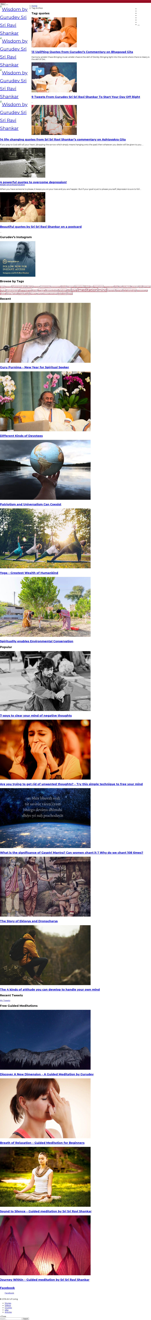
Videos (8, 1305)
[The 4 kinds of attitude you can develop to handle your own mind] (45, 984)
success (33, 294)
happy (34, 290)
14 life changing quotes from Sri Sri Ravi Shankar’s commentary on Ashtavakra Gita (63, 139)
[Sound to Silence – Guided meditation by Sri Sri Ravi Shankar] (45, 1206)
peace (119, 290)
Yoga (70, 293)
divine (87, 287)
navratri (111, 290)
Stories (8, 1303)
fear (120, 287)
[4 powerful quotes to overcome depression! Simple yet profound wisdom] (22, 177)
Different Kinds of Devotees (21, 436)
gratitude (146, 287)
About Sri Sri (144, 22)
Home (34, 6)
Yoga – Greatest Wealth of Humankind (29, 573)
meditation (87, 290)
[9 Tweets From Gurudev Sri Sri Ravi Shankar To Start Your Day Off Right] (54, 92)
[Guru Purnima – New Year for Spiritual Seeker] (45, 362)
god (141, 287)
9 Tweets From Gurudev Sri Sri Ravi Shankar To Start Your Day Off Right (85, 97)
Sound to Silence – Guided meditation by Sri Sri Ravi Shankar (46, 1211)
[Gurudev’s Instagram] (17, 276)
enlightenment (108, 287)
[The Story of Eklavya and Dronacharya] (45, 916)
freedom (134, 287)
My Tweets (5, 1000)
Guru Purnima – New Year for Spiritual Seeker (34, 367)
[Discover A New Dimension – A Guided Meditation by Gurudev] (45, 1069)
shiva (3, 293)
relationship (129, 290)
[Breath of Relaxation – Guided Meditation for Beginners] (45, 1137)
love (74, 290)
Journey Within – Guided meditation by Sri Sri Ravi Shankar (44, 1279)
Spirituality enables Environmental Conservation (36, 641)
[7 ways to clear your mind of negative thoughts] (45, 710)
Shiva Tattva (12, 294)
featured (126, 287)
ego (92, 287)
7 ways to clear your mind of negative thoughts (36, 715)
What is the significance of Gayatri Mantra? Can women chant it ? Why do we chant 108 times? (71, 852)
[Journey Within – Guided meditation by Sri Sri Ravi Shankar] (45, 1274)
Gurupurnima (12, 290)
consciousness (55, 287)
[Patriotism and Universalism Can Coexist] (45, 499)
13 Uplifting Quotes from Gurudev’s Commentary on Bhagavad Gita (82, 52)
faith (116, 287)
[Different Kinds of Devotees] (45, 430)
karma (41, 290)
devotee (70, 287)
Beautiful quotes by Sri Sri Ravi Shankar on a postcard (41, 226)
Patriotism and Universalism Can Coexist (30, 504)
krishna (63, 290)
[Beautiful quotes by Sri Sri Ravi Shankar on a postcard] (22, 221)
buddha (30, 287)
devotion (79, 286)
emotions (98, 286)
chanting (36, 287)
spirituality (24, 293)
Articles (8, 1312)
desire (63, 287)
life (68, 290)
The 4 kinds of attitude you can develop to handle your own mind (50, 989)
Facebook (7, 1288)
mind (102, 290)
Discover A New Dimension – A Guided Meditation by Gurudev (47, 1074)
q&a (6, 1310)
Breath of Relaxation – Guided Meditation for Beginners (42, 1142)
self (146, 290)
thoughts (40, 294)
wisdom (62, 293)
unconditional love (50, 294)
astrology (8, 287)
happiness (26, 290)
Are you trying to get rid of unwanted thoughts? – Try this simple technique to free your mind (71, 784)
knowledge (52, 290)
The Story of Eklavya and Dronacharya (29, 921)
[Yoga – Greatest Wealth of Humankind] (45, 568)
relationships (141, 290)
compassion (45, 287)
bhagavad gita (19, 286)
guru (3, 290)
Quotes (8, 1308)
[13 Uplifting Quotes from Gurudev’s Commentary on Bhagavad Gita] (54, 47)
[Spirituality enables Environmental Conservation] (45, 636)
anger (2, 287)
